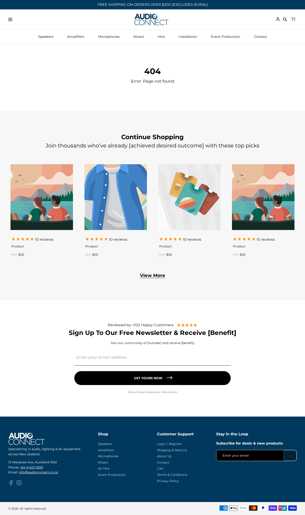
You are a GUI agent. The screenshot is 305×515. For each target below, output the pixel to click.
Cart (160, 468)
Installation (188, 36)
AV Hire (104, 468)
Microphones (108, 36)
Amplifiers (75, 36)
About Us (164, 456)
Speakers (45, 36)
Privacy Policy (168, 481)
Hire (161, 36)
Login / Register (169, 444)
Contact (260, 36)
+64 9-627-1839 (31, 467)
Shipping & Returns (172, 450)
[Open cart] (293, 19)
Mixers (138, 36)
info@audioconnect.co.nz (38, 472)
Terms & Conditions (172, 475)
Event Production (225, 36)
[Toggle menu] (10, 19)
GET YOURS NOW (148, 378)
